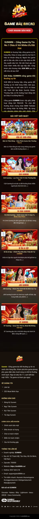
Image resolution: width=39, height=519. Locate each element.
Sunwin (4, 367)
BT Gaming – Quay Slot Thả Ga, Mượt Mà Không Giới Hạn (19, 326)
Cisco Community (14, 495)
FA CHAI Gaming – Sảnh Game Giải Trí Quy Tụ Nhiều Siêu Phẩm (19, 216)
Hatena (11, 493)
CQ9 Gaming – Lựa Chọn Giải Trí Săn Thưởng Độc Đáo (19, 179)
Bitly (17, 493)
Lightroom (24, 493)
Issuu (31, 493)
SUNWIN (18, 453)
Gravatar (5, 493)
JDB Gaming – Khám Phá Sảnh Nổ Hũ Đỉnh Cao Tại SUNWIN (19, 289)
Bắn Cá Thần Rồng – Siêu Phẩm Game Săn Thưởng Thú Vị (19, 142)
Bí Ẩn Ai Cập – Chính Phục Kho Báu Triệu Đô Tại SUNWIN (19, 253)
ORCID (4, 495)
